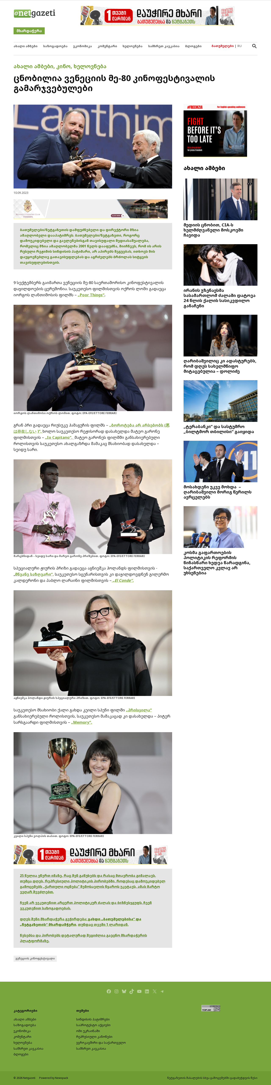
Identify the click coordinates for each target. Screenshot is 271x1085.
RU (239, 46)
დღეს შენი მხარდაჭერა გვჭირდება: (54, 919)
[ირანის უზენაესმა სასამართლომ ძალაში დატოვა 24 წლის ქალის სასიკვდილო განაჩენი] (220, 265)
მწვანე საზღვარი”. (34, 574)
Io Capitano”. (61, 437)
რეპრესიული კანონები (94, 1037)
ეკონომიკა (82, 46)
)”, (40, 431)
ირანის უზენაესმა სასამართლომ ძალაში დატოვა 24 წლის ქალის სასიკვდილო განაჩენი (220, 298)
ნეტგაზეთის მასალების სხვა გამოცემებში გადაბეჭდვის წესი (212, 1078)
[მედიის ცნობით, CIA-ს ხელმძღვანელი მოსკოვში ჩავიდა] (220, 200)
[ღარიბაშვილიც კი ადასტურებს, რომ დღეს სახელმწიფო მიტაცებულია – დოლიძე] (220, 336)
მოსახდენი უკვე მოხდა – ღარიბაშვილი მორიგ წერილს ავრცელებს (218, 492)
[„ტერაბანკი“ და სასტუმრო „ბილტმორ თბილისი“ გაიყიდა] (220, 401)
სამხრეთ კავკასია (164, 46)
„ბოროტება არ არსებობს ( (137, 425)
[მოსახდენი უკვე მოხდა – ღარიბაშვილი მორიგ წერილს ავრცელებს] (220, 462)
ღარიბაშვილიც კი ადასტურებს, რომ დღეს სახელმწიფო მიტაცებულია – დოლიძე (220, 366)
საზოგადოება (55, 46)
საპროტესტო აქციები (93, 1025)
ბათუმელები (223, 46)
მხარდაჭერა (29, 30)
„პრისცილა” (139, 709)
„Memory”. (81, 722)
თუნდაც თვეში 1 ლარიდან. (103, 924)
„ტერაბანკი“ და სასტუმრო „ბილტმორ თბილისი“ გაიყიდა (219, 428)
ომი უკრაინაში (88, 1031)
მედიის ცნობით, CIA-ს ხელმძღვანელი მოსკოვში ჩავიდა (213, 230)
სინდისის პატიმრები (93, 1019)
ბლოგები (193, 46)
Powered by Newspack (53, 1078)
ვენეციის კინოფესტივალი (35, 958)
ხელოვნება (132, 46)
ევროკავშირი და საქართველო (101, 1043)
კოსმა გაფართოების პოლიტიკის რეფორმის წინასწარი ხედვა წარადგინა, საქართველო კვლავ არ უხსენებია (217, 562)
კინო (63, 66)
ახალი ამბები (25, 46)
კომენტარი (107, 46)
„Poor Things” (91, 294)
